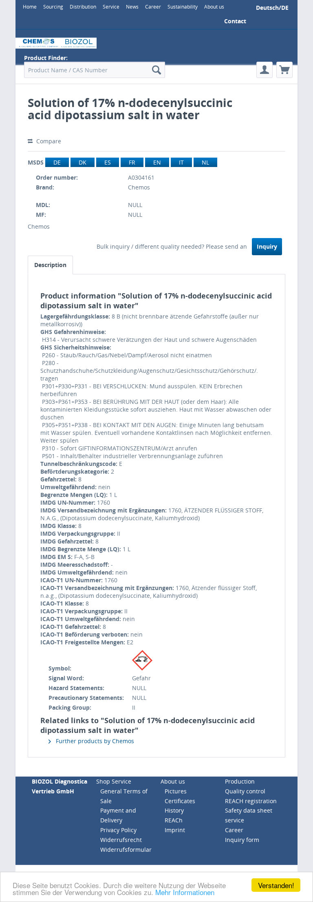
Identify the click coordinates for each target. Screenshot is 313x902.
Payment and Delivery (118, 815)
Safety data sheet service (248, 815)
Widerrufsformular (126, 849)
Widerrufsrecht (121, 840)
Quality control (245, 791)
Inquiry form (242, 840)
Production (240, 781)
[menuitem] (30, 6)
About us (173, 781)
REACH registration (251, 801)
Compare (48, 141)
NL (205, 162)
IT (181, 162)
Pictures (176, 791)
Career (234, 830)
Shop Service (113, 781)
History (174, 810)
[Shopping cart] (284, 70)
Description (50, 265)
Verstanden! (276, 885)
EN (157, 162)
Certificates (180, 801)
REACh (174, 820)
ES (107, 162)
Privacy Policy (118, 830)
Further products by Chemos (94, 741)
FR (132, 162)
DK (82, 162)
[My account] (264, 70)
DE (57, 162)
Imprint (175, 830)
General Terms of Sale (124, 796)
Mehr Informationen (184, 892)
